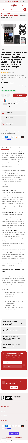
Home (2, 13)
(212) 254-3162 (10, 366)
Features (12, 147)
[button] (2, 5)
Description (5, 147)
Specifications (20, 147)
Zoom (2, 49)
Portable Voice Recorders (12, 15)
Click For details (21, 1)
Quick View (5, 103)
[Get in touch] (22, 5)
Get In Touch (13, 387)
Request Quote (7, 362)
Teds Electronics (11, 437)
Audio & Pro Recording (10, 13)
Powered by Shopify (18, 437)
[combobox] (14, 9)
